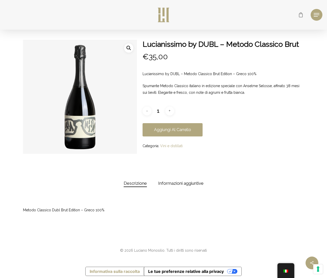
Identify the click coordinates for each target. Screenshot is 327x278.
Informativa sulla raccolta (115, 271)
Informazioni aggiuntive (181, 183)
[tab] (135, 183)
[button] (128, 48)
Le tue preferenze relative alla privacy (186, 271)
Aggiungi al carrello (172, 129)
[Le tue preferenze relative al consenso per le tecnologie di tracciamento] (318, 269)
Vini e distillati (171, 146)
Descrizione (135, 183)
